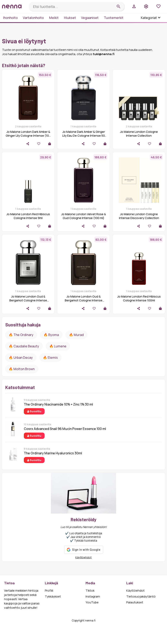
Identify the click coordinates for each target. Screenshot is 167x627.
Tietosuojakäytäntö (141, 596)
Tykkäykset (53, 596)
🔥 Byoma (51, 335)
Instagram (93, 596)
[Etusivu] (14, 6)
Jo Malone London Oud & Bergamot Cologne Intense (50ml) (28, 300)
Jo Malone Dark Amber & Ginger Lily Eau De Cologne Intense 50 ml (83, 135)
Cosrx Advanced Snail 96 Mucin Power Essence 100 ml (65, 428)
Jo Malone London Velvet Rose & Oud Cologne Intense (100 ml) (83, 216)
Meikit (54, 17)
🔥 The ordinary (21, 335)
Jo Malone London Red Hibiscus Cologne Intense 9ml (28, 216)
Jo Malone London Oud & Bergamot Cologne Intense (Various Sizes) (83, 300)
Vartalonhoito (33, 17)
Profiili (49, 590)
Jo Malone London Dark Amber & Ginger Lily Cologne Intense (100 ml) (28, 135)
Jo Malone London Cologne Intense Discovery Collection (139, 216)
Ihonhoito (10, 17)
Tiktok (90, 590)
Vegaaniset (90, 17)
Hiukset (70, 17)
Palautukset (134, 602)
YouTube (92, 602)
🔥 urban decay (21, 357)
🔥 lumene (57, 346)
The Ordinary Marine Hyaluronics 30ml (53, 453)
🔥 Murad (76, 335)
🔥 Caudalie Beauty (24, 346)
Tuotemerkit (113, 17)
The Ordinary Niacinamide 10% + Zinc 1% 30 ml (58, 404)
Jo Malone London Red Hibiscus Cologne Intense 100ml (139, 298)
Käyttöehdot (83, 557)
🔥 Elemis (50, 357)
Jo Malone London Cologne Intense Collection (139, 133)
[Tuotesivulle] (49, 143)
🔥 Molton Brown (22, 369)
